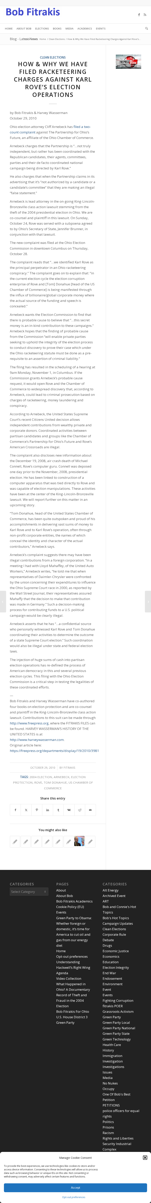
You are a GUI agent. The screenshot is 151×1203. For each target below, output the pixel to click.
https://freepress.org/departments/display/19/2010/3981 (54, 750)
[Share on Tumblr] (58, 810)
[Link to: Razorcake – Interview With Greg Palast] (69, 842)
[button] (145, 1158)
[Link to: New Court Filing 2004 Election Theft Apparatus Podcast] (36, 842)
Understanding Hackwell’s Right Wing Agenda (73, 967)
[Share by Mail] (90, 810)
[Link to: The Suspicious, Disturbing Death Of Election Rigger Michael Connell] (47, 842)
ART (106, 901)
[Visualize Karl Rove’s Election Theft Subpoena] (3, 601)
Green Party (112, 1017)
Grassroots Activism (118, 1011)
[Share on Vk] (69, 810)
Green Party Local (116, 1022)
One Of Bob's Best (116, 1094)
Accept (75, 1187)
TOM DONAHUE (55, 782)
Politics (108, 1121)
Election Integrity (116, 967)
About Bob (64, 895)
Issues (107, 1072)
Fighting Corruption (118, 1000)
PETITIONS (111, 1105)
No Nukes (110, 1083)
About (61, 890)
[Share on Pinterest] (37, 810)
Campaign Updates (118, 923)
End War (109, 973)
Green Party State (116, 1033)
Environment (112, 984)
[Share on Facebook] (15, 810)
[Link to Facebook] (139, 15)
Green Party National (119, 1028)
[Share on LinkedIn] (47, 810)
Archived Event (114, 895)
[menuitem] (9, 28)
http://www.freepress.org (29, 723)
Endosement (112, 978)
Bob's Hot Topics (116, 918)
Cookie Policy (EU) (70, 906)
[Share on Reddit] (80, 810)
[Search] (145, 28)
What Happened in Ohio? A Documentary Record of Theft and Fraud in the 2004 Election (73, 995)
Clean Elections (53, 57)
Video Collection (68, 978)
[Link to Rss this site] (145, 15)
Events (61, 912)
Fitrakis (69, 767)
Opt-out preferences (73, 1197)
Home (61, 951)
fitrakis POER (113, 1006)
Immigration (112, 1055)
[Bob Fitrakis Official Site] (32, 14)
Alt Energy (111, 890)
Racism (108, 1132)
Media (108, 1077)
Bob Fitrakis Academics (74, 901)
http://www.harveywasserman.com (37, 739)
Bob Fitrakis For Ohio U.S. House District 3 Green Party (72, 1017)
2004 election (40, 777)
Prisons (108, 1127)
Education (111, 962)
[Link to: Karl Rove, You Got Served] (15, 842)
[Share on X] (26, 810)
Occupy (108, 1088)
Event (107, 989)
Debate (108, 940)
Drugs (107, 945)
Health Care (112, 1044)
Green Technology (117, 1039)
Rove (38, 782)
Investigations (113, 1066)
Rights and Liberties (118, 1138)
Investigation (113, 1061)
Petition (109, 1099)
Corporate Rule (114, 934)
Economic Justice (116, 951)
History (108, 1050)
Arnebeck (61, 777)
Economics (111, 956)
